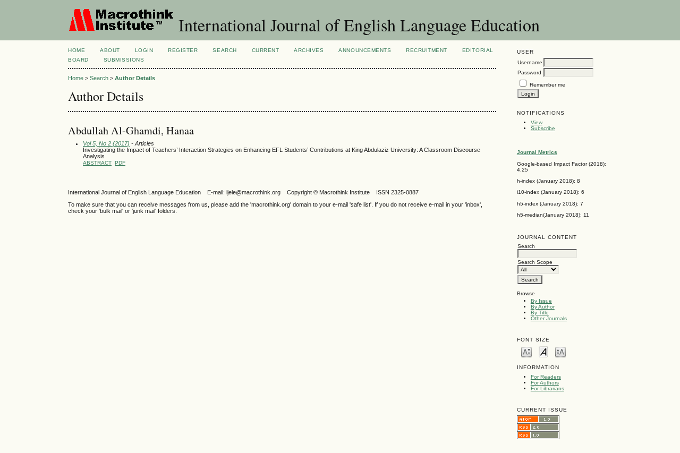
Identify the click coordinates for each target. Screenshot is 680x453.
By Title (540, 312)
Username (529, 62)
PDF (120, 163)
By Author (543, 307)
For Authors (545, 383)
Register (183, 50)
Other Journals (549, 318)
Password (529, 72)
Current (265, 50)
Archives (309, 50)
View (536, 122)
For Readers (546, 377)
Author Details (135, 78)
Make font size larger (560, 351)
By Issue (541, 301)
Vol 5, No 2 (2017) (106, 143)
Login (144, 50)
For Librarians (547, 388)
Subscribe (543, 128)
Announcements (364, 50)
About (110, 50)
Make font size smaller (526, 351)
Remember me (547, 85)
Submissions (124, 60)
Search (224, 50)
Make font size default (543, 351)
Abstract (97, 163)
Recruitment (426, 50)
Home (76, 50)
